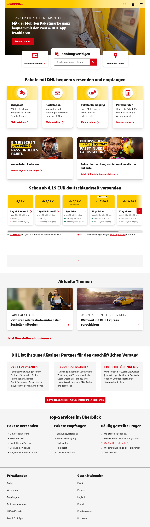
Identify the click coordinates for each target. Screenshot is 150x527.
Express (81, 511)
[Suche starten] (125, 4)
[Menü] (141, 4)
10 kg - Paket (125, 211)
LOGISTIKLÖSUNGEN (119, 388)
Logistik (81, 518)
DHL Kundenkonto (16, 525)
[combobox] (41, 263)
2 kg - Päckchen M (46, 211)
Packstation (53, 105)
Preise (10, 504)
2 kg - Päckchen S (19, 211)
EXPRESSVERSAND (71, 388)
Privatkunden (17, 497)
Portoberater (124, 105)
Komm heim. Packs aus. (25, 164)
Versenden (12, 511)
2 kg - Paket (70, 211)
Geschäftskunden (90, 497)
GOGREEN (15, 234)
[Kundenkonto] (133, 4)
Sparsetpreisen (117, 234)
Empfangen (13, 518)
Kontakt (81, 525)
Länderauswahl (18, 260)
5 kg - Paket (98, 211)
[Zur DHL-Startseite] (15, 4)
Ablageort (17, 105)
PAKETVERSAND (23, 388)
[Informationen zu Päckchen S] (94, 263)
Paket (80, 504)
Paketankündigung (93, 105)
